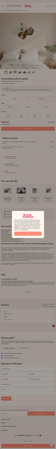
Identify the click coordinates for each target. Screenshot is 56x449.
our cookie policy (24, 229)
